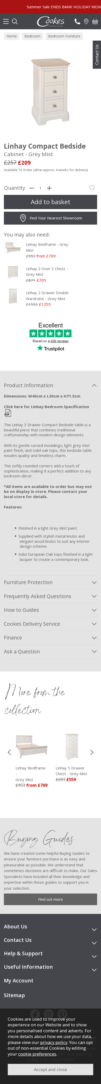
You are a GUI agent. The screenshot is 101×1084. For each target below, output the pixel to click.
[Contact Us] (77, 21)
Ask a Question (22, 651)
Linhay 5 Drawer (70, 770)
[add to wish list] (92, 188)
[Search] (15, 21)
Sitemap (14, 995)
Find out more (50, 899)
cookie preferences (37, 1054)
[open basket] (95, 21)
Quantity (14, 188)
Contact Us (97, 54)
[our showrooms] (86, 21)
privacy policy (53, 1042)
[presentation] (9, 752)
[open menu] (6, 21)
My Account (18, 980)
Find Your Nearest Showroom (56, 217)
